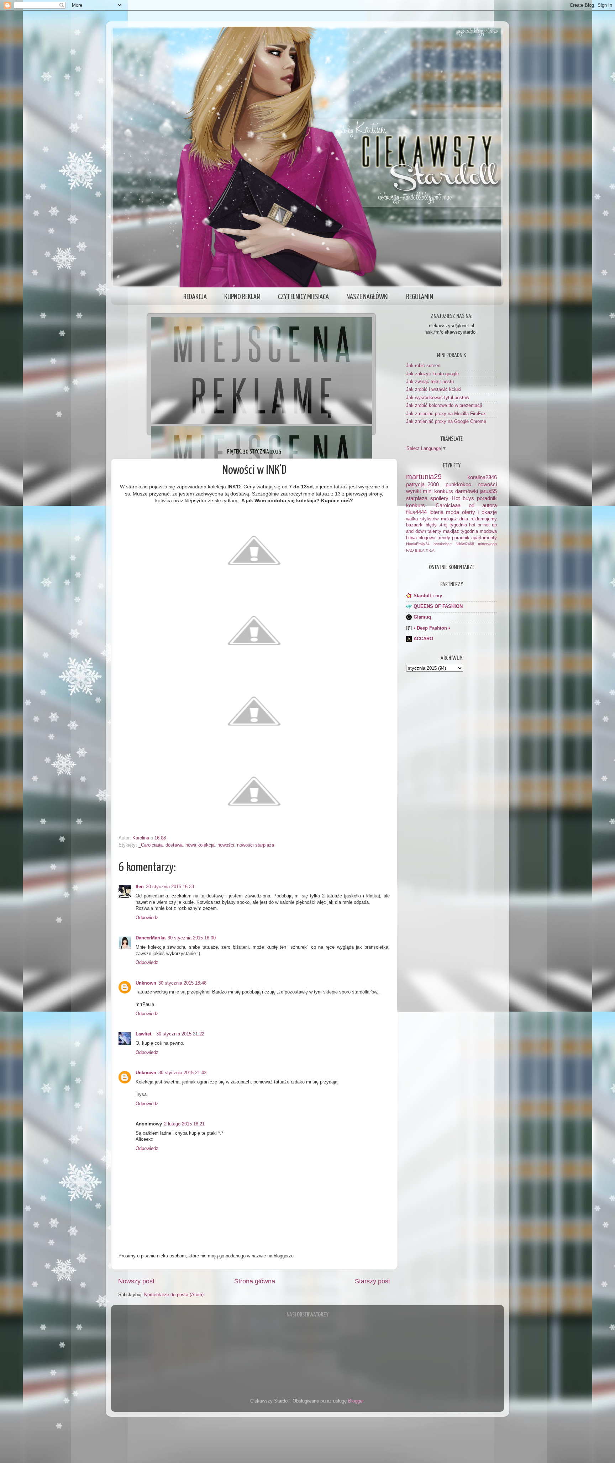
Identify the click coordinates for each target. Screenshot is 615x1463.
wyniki (413, 491)
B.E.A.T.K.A (425, 550)
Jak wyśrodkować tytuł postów (437, 397)
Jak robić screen (423, 365)
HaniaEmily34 (418, 544)
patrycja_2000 (422, 484)
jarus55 (488, 491)
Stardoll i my (428, 595)
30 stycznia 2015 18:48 (182, 983)
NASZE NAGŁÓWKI (367, 297)
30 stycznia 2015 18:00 (192, 937)
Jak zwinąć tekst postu (430, 381)
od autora (483, 505)
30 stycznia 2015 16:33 (170, 886)
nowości (225, 845)
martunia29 (424, 477)
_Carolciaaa (150, 845)
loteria (436, 512)
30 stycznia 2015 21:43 (182, 1072)
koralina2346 (482, 477)
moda (452, 512)
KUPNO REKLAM (242, 297)
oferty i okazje (479, 512)
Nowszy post (136, 1281)
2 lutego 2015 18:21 (184, 1124)
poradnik (487, 498)
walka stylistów (422, 518)
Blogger (355, 1401)
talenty (434, 531)
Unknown (146, 983)
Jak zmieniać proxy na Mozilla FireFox (446, 413)
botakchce (442, 544)
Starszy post (372, 1281)
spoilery (439, 498)
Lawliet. (145, 1034)
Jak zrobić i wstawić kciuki (433, 389)
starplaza (416, 498)
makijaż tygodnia (460, 531)
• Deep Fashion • (432, 628)
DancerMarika (150, 937)
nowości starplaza (255, 845)
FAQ (410, 550)
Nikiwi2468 (465, 544)
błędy (431, 525)
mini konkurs (438, 491)
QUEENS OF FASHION (438, 606)
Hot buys (463, 498)
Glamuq (422, 617)
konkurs (415, 505)
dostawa (174, 845)
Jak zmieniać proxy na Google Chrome (446, 421)
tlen (140, 886)
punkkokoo (458, 484)
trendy (443, 537)
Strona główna (254, 1281)
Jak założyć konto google (432, 373)
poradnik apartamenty (474, 537)
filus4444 (416, 512)
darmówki (466, 491)
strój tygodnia (452, 525)
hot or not (479, 525)
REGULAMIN (419, 297)
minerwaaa (487, 544)
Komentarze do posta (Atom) (174, 1294)
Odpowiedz (147, 917)
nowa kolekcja (200, 845)
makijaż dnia (454, 518)
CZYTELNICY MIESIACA (303, 297)
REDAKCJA (195, 297)
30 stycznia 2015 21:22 (180, 1034)
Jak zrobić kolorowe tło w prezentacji (444, 405)
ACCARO (423, 638)
